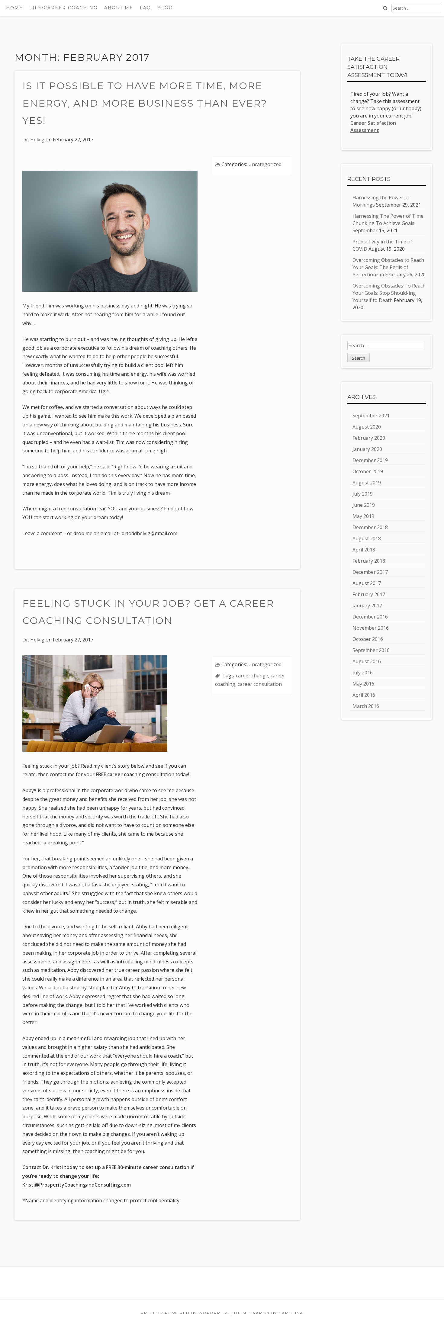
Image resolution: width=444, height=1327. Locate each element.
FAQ (145, 8)
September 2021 (371, 415)
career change (252, 675)
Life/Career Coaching (63, 8)
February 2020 (368, 438)
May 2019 (363, 516)
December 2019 (370, 460)
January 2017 (367, 605)
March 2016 (365, 706)
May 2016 (363, 683)
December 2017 (370, 572)
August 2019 (366, 482)
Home (14, 8)
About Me (118, 8)
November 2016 (370, 628)
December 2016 (370, 616)
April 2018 (363, 549)
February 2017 (368, 594)
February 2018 (368, 560)
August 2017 (366, 583)
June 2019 (363, 505)
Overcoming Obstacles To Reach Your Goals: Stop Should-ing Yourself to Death (389, 293)
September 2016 (371, 650)
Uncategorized (265, 164)
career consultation (260, 684)
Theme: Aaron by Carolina (268, 1313)
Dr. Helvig (33, 139)
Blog (165, 8)
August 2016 (366, 661)
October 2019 (367, 471)
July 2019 (362, 493)
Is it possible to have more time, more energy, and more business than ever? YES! (144, 103)
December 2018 (370, 527)
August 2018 (366, 538)
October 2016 (367, 639)
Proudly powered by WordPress (185, 1313)
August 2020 (366, 426)
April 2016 (363, 695)
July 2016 (362, 672)
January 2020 (367, 449)
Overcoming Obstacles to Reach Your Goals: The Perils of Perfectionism (388, 267)
